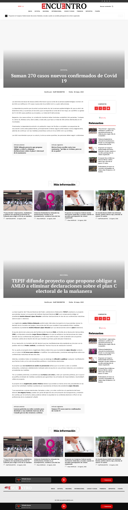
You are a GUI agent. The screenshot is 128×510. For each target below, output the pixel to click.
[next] (122, 16)
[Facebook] (102, 1)
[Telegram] (108, 108)
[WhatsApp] (109, 1)
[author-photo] (4, 219)
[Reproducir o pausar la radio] (64, 506)
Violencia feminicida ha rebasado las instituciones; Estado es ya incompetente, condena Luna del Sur (106, 141)
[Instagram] (104, 1)
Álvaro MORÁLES (41, 218)
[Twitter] (107, 1)
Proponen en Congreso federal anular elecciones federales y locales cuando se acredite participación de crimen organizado (44, 16)
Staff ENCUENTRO (59, 92)
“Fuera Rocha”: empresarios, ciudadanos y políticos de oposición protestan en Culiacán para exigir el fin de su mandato (106, 132)
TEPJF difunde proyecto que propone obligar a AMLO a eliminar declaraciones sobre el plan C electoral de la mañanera (29, 150)
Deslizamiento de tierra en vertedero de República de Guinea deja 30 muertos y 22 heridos (106, 169)
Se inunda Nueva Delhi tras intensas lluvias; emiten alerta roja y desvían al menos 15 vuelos (106, 160)
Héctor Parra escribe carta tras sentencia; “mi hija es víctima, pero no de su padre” (66, 149)
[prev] (119, 16)
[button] (107, 6)
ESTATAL (64, 70)
